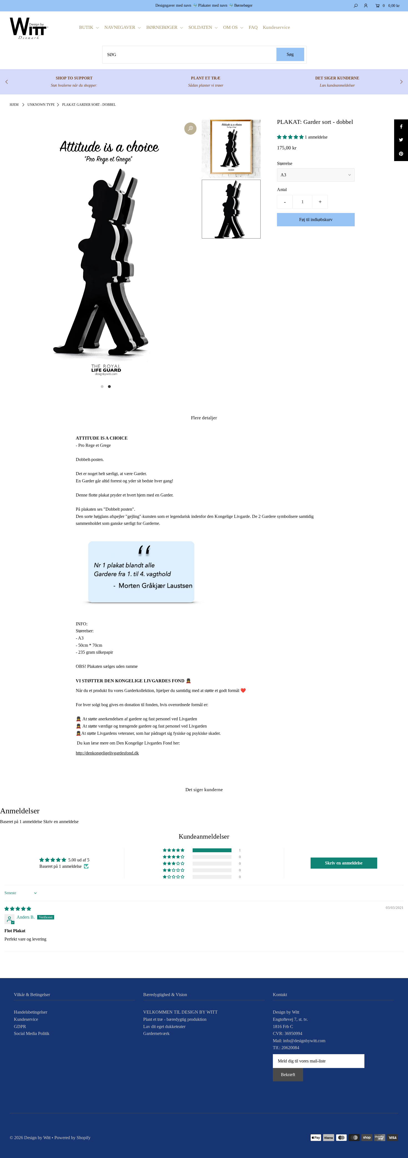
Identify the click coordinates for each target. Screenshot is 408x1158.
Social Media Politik (31, 1033)
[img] (17, 908)
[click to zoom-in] (190, 128)
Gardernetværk (156, 1033)
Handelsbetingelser (30, 1012)
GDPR (20, 1026)
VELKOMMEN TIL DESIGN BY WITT (180, 1012)
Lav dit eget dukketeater (164, 1026)
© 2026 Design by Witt (30, 1137)
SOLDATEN (200, 27)
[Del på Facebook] (401, 126)
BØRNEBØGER (162, 27)
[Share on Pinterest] (401, 154)
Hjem (14, 105)
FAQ (253, 27)
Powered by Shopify (72, 1137)
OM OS (231, 27)
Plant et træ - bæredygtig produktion (174, 1019)
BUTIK (86, 27)
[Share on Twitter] (401, 140)
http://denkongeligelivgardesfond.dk (107, 753)
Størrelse (284, 163)
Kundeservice (276, 27)
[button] (291, 137)
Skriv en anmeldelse (61, 821)
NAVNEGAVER (120, 27)
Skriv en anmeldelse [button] (343, 863)
